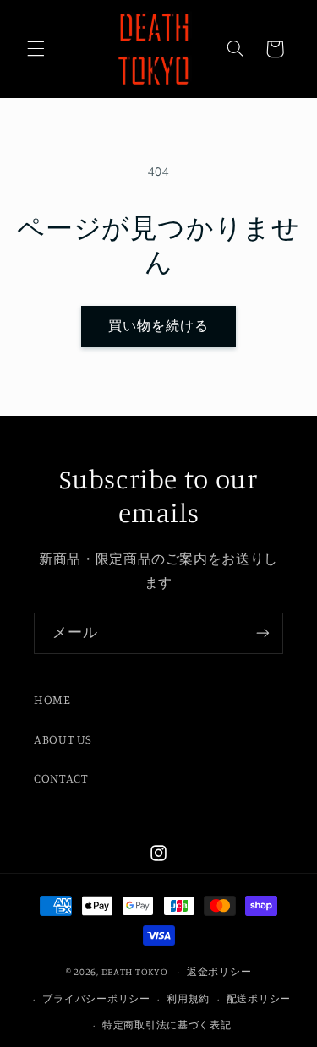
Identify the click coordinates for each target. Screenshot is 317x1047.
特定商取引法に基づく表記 (167, 1025)
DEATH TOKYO (134, 972)
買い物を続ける (158, 326)
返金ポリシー (219, 972)
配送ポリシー (259, 999)
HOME (52, 699)
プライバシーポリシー (96, 999)
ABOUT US (63, 739)
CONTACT (60, 778)
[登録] (262, 633)
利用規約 (188, 999)
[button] (35, 49)
